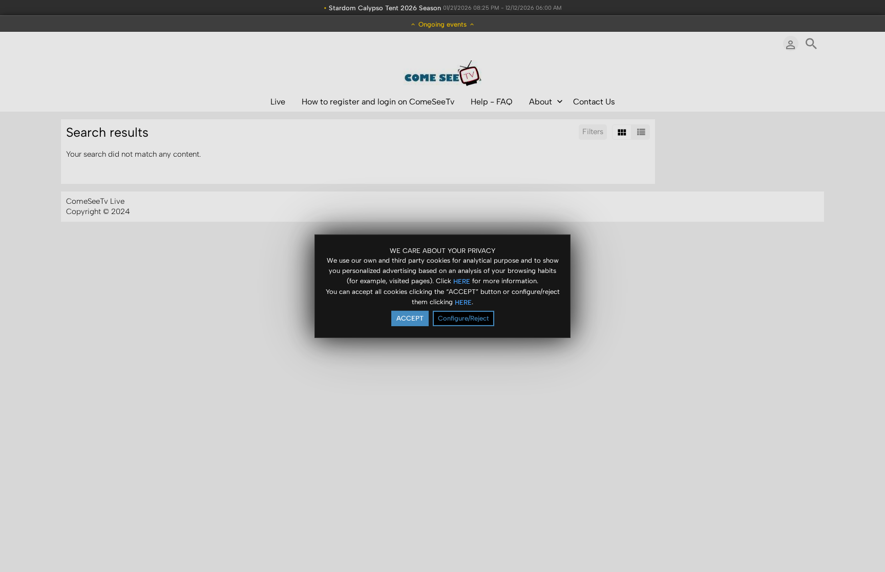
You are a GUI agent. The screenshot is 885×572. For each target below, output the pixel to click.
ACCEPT (410, 318)
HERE (461, 281)
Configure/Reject (463, 318)
